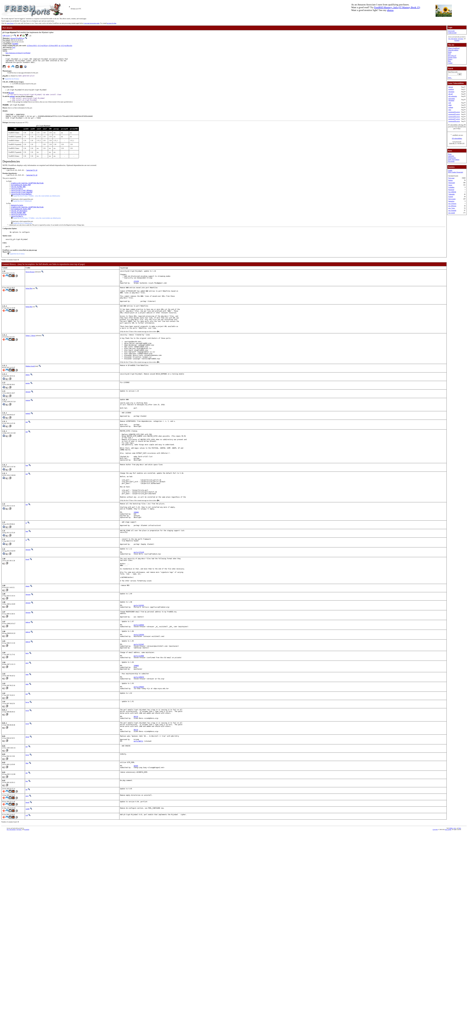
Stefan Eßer (29, 288)
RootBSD (456, 40)
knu (27, 781)
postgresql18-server (454, 121)
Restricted (451, 190)
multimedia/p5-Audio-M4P (21, 185)
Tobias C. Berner (30, 335)
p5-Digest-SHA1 (32, 45)
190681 (136, 512)
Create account (452, 33)
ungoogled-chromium (451, 99)
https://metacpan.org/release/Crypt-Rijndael (18, 53)
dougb (27, 559)
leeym (27, 702)
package (12, 96)
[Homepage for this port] (4, 67)
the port (11, 93)
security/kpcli (17, 188)
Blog (449, 61)
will (27, 815)
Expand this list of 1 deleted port (22, 201)
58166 (136, 766)
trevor (27, 755)
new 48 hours (452, 206)
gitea (449, 110)
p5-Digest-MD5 (53, 45)
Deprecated (451, 183)
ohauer (27, 586)
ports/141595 (139, 605)
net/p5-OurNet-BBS (18, 187)
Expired (450, 196)
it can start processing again (91, 23)
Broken (450, 180)
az (26, 523)
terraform (451, 89)
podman (450, 107)
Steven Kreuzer (30, 272)
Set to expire (452, 199)
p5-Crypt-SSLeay (43, 45)
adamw (28, 375)
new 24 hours (452, 203)
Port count (451, 178)
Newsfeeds (451, 161)
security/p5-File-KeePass (21, 194)
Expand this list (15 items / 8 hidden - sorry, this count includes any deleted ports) (36, 196)
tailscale (450, 87)
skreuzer (28, 392)
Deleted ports (452, 158)
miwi (27, 663)
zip (59, 45)
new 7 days (451, 208)
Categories (451, 156)
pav (27, 746)
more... (450, 77)
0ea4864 (15, 44)
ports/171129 (139, 552)
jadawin (28, 622)
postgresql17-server (454, 119)
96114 (136, 716)
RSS (460, 828)
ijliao (27, 763)
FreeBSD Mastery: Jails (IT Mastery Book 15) (397, 7)
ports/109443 (139, 687)
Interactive (451, 201)
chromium (451, 92)
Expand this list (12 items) (16, 254)
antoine (28, 383)
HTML (451, 828)
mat (27, 422)
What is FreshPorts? (454, 48)
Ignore (450, 185)
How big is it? (452, 55)
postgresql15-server (454, 114)
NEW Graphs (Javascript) (455, 172)
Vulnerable (451, 194)
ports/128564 (139, 625)
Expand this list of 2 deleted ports (22, 223)
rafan (27, 674)
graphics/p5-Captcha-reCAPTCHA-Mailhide (27, 183)
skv (27, 773)
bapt (27, 465)
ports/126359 (139, 635)
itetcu (27, 653)
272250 (136, 281)
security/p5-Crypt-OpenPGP (21, 192)
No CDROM (452, 192)
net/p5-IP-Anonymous (19, 211)
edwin (27, 737)
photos (390, 10)
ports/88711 (138, 741)
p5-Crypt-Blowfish (66, 45)
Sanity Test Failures (453, 159)
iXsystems (460, 38)
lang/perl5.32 (31, 170)
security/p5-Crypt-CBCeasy (21, 190)
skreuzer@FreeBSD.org (17, 38)
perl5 (13, 47)
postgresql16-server (454, 117)
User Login (451, 31)
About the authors (453, 50)
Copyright (435, 829)
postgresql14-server (454, 112)
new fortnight (452, 210)
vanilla (27, 809)
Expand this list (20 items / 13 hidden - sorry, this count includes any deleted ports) (37, 218)
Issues (450, 52)
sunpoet (28, 400)
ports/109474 (139, 677)
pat (26, 789)
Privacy (450, 59)
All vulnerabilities (457, 138)
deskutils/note (17, 205)
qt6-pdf (450, 94)
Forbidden (451, 187)
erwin (27, 710)
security (7, 35)
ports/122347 (139, 644)
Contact (450, 63)
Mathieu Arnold (30, 366)
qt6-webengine (452, 96)
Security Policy (452, 57)
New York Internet (452, 38)
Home (450, 154)
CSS (454, 828)
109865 (136, 665)
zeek (449, 103)
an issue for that (111, 23)
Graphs (450, 170)
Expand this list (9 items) (12, 79)
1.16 (4, 35)
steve (27, 796)
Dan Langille (448, 829)
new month (451, 213)
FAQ (449, 54)
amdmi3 (28, 413)
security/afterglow (18, 214)
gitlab (450, 105)
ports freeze (10, 23)
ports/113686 (139, 656)
